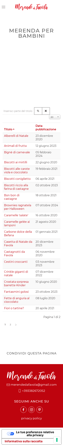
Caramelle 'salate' (16, 215)
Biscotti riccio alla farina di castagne (16, 187)
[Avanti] (16, 324)
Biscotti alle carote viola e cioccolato (17, 170)
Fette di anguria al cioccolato (16, 300)
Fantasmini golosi (16, 291)
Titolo (8, 129)
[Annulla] (46, 111)
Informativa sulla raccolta (24, 441)
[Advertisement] (31, 72)
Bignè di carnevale (17, 152)
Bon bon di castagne (11, 197)
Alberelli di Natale (16, 136)
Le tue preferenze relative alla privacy (35, 433)
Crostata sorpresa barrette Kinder (16, 283)
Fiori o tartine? (14, 308)
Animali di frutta (15, 145)
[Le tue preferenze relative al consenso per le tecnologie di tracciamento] (57, 440)
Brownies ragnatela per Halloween (17, 207)
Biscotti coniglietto (17, 178)
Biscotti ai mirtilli (15, 162)
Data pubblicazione (46, 127)
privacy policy (31, 418)
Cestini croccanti (15, 261)
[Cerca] (38, 111)
